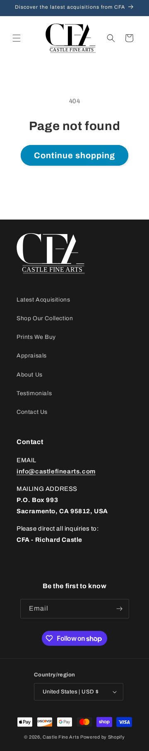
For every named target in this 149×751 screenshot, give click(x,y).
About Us (30, 375)
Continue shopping (74, 155)
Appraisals (32, 356)
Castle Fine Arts (61, 736)
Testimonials (34, 393)
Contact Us (32, 412)
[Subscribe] (120, 608)
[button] (16, 38)
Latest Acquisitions (43, 300)
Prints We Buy (36, 337)
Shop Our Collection (45, 318)
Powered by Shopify (102, 736)
